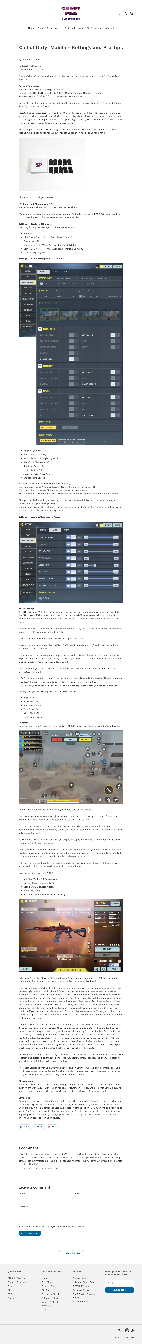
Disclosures (79, 1278)
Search (11, 1298)
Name (22, 1193)
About (11, 1290)
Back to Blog (73, 1253)
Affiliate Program (17, 1278)
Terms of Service (82, 1290)
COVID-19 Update (82, 1286)
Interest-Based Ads (83, 1282)
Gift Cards (46, 1290)
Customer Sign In (50, 1294)
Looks (44, 1278)
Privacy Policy (80, 1301)
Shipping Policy (49, 1298)
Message (23, 1206)
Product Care (48, 1286)
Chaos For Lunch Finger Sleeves (36, 197)
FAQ (10, 1294)
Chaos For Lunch (127, 1338)
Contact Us (47, 1309)
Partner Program (17, 1282)
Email (76, 1193)
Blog (10, 1286)
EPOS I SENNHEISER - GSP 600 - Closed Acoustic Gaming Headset (65, 93)
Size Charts (47, 1282)
